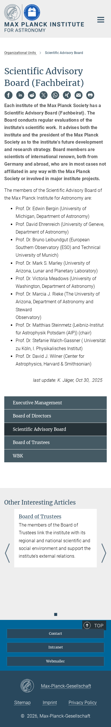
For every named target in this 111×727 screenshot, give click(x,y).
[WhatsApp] (55, 95)
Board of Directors (32, 416)
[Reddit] (32, 95)
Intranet (55, 647)
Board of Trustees (31, 442)
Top (98, 625)
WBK (18, 456)
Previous (7, 554)
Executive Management (37, 402)
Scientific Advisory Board (39, 429)
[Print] (90, 95)
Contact (55, 633)
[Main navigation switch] (100, 19)
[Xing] (67, 95)
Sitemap (22, 702)
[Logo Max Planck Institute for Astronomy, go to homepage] (44, 18)
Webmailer (55, 661)
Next (103, 554)
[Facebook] (8, 95)
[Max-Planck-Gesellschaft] (30, 686)
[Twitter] (43, 95)
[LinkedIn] (20, 95)
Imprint (50, 702)
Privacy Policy (83, 702)
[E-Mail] (78, 95)
